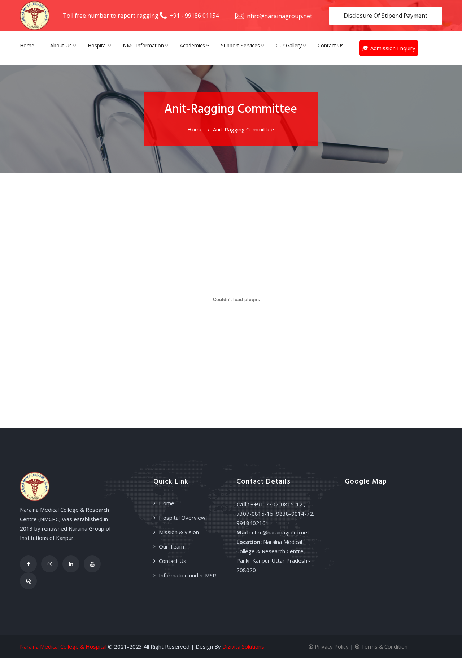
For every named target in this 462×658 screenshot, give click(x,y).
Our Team (171, 546)
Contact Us (331, 45)
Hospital (97, 45)
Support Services (240, 45)
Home (27, 45)
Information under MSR (187, 575)
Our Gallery (289, 45)
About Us (61, 45)
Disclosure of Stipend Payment (385, 16)
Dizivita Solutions (243, 646)
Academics (192, 45)
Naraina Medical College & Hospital (63, 646)
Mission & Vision (179, 532)
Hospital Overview (182, 517)
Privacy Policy (331, 646)
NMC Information (143, 45)
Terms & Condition (383, 646)
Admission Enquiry (392, 48)
